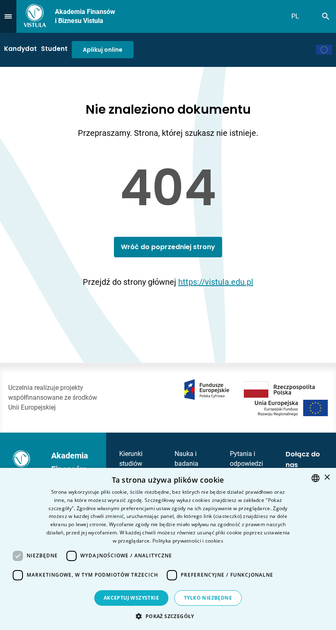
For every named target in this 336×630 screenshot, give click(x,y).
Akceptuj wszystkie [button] (131, 597)
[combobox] (315, 478)
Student (54, 48)
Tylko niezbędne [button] (208, 597)
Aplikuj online (103, 50)
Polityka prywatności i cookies (187, 540)
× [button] (327, 477)
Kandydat (20, 48)
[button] (168, 616)
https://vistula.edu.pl (215, 282)
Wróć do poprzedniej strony (168, 247)
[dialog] (168, 549)
